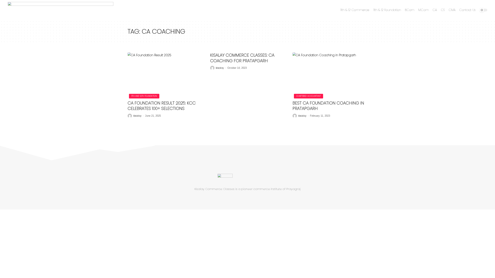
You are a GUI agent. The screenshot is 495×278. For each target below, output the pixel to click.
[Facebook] (235, 198)
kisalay (137, 116)
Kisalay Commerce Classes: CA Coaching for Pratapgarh (242, 58)
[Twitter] (242, 198)
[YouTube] (249, 198)
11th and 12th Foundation (144, 96)
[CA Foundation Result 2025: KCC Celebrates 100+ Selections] (165, 75)
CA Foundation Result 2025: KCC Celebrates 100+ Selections (162, 106)
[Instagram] (256, 198)
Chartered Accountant (308, 96)
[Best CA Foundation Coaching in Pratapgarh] (330, 75)
